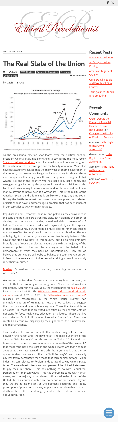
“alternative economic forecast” (67, 295)
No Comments (79, 75)
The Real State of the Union (44, 63)
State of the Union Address (19, 162)
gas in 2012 (77, 287)
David (14, 72)
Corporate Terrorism (47, 72)
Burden (7, 269)
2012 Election (27, 72)
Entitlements (10, 75)
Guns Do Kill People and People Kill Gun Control (100, 83)
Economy (65, 72)
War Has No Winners (101, 57)
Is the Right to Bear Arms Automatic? (101, 145)
